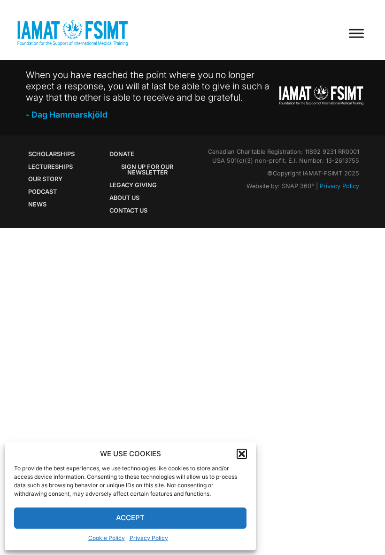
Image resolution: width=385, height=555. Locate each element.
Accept (130, 517)
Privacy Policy (149, 537)
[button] (241, 454)
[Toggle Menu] (356, 33)
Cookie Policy (106, 537)
